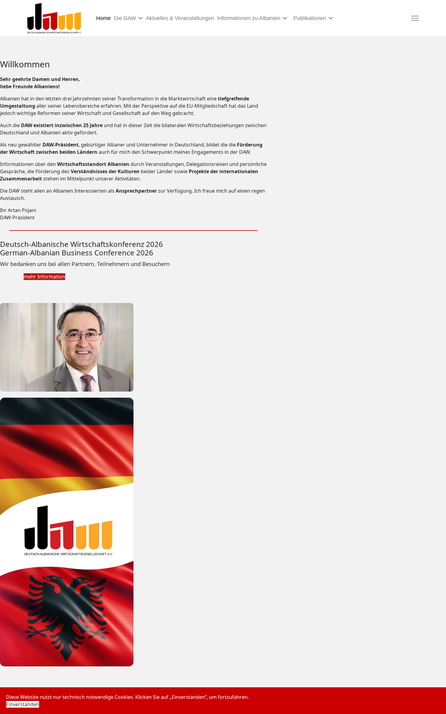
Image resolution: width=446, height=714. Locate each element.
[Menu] (415, 18)
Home (103, 18)
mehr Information (44, 276)
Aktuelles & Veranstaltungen (180, 18)
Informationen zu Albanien (248, 18)
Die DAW (125, 18)
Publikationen (309, 18)
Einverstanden (22, 704)
